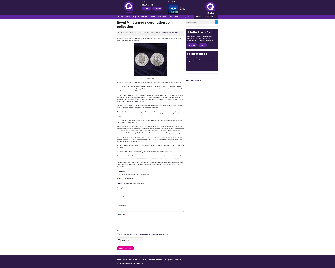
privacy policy (145, 234)
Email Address (122, 206)
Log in (120, 183)
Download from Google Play (208, 67)
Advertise (162, 17)
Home (120, 17)
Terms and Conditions (155, 260)
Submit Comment (125, 248)
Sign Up (192, 45)
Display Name (122, 188)
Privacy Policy (168, 260)
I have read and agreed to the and (144, 234)
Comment (121, 215)
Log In (203, 45)
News (128, 17)
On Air (152, 17)
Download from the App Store (194, 67)
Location (120, 197)
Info (176, 17)
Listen (147, 8)
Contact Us (179, 260)
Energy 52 (183, 8)
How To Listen (127, 260)
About (119, 260)
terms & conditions (161, 234)
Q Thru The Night (147, 5)
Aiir (141, 263)
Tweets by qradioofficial (193, 80)
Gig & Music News (140, 17)
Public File (136, 260)
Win (170, 17)
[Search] (216, 22)
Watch (158, 8)
